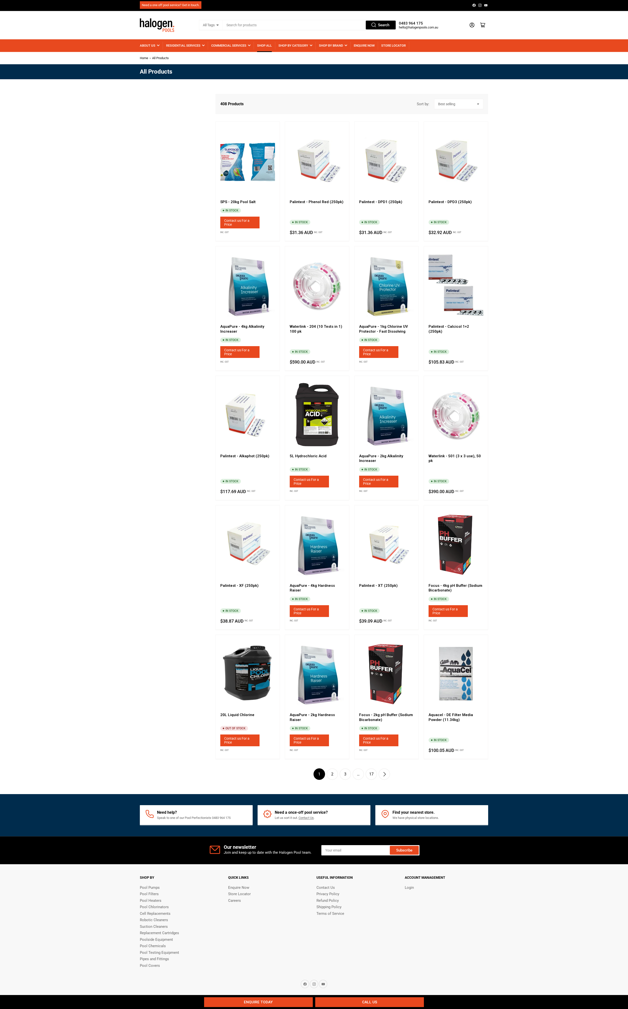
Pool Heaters (150, 900)
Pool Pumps (150, 887)
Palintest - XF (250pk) (239, 585)
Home (144, 58)
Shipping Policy (328, 907)
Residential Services (183, 45)
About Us (147, 45)
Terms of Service (330, 913)
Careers (234, 900)
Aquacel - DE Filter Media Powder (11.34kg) (451, 717)
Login (409, 887)
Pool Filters (149, 894)
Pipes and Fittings (154, 959)
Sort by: (423, 104)
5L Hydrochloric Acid (308, 456)
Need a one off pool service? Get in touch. (170, 5)
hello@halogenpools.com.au (418, 27)
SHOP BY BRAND (331, 45)
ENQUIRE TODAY (258, 1002)
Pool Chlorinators (154, 907)
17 (371, 774)
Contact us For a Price (236, 222)
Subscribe (404, 850)
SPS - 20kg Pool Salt (238, 202)
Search (383, 25)
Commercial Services (228, 45)
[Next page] (384, 774)
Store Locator (393, 45)
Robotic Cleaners (154, 920)
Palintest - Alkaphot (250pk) (244, 456)
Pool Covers (150, 965)
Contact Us (306, 818)
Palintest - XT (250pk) (378, 585)
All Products (160, 58)
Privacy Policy (327, 894)
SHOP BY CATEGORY (293, 45)
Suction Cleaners (154, 926)
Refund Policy (327, 900)
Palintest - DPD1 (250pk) (380, 202)
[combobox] (309, 25)
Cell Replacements (155, 913)
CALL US (369, 1002)
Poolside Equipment (156, 939)
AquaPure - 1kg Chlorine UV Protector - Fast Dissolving (383, 329)
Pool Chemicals (153, 946)
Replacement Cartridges (159, 933)
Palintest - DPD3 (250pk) (450, 202)
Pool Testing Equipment (159, 952)
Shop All (264, 45)
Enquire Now (364, 45)
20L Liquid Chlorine (237, 715)
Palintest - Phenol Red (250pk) (316, 202)
